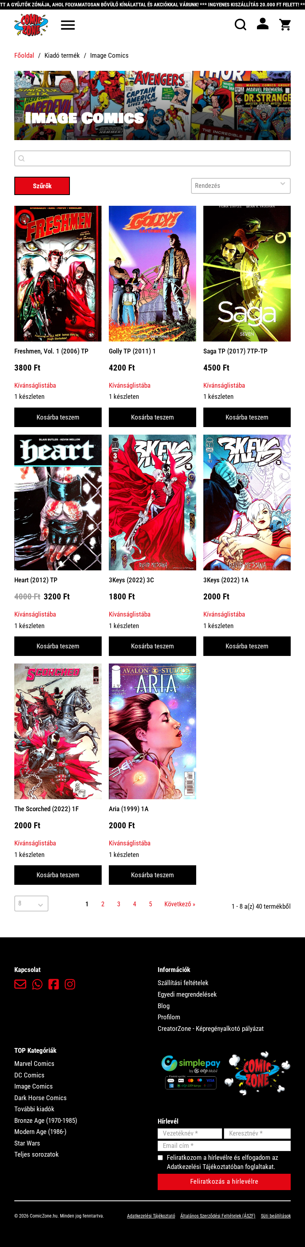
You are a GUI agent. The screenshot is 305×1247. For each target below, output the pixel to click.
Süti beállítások (276, 1216)
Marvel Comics (34, 1063)
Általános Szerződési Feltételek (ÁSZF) (217, 1216)
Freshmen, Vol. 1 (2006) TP (51, 351)
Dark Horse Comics (40, 1098)
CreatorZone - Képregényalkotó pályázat (211, 1028)
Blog (164, 1006)
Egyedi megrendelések (187, 994)
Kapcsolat (27, 970)
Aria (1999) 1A (129, 809)
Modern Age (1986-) (40, 1132)
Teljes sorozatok (36, 1154)
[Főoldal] (31, 25)
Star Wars (27, 1143)
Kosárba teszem (58, 417)
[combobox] (233, 186)
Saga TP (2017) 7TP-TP (235, 351)
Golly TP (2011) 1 (132, 351)
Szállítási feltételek (183, 983)
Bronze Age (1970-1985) (45, 1120)
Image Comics (33, 1086)
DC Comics (29, 1075)
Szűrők (42, 186)
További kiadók (34, 1109)
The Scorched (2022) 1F (46, 809)
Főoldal (24, 55)
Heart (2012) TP (36, 580)
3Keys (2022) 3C (131, 580)
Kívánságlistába (35, 385)
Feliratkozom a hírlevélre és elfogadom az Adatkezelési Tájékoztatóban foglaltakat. (222, 1162)
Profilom (169, 1017)
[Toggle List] (283, 183)
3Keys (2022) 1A (226, 580)
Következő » (179, 904)
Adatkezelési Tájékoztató (151, 1216)
